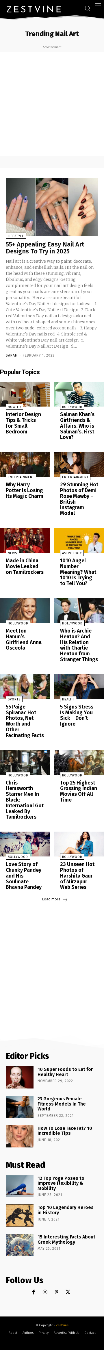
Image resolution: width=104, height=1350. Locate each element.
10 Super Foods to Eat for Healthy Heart (65, 1072)
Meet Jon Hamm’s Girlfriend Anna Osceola (24, 639)
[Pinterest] (56, 1292)
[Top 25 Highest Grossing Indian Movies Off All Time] (79, 762)
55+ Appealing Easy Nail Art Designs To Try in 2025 (45, 247)
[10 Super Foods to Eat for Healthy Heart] (20, 1077)
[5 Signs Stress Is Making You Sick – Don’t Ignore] (79, 686)
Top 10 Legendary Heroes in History (66, 1210)
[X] (68, 1292)
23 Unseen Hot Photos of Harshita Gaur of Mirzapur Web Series (77, 875)
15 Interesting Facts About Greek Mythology (66, 1239)
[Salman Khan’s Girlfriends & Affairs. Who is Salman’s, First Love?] (79, 394)
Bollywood (72, 407)
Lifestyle (16, 236)
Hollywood (18, 623)
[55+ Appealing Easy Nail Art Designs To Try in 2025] (52, 206)
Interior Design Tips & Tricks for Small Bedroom (23, 423)
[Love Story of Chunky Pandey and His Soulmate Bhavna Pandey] (25, 844)
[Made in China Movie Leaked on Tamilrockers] (25, 540)
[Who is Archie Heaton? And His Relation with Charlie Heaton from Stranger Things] (79, 610)
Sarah (12, 355)
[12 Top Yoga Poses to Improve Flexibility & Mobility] (20, 1186)
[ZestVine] (34, 9)
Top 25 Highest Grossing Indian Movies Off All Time (78, 791)
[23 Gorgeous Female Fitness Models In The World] (20, 1107)
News (12, 553)
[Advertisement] (52, 104)
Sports (14, 699)
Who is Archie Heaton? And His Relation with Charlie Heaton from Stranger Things (79, 645)
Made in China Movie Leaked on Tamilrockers (25, 566)
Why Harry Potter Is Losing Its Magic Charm (24, 490)
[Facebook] (33, 1292)
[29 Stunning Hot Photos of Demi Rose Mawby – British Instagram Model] (79, 464)
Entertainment (21, 477)
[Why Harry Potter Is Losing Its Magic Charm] (25, 464)
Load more (51, 899)
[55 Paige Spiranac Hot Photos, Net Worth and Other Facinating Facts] (25, 686)
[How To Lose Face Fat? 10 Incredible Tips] (20, 1136)
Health (68, 699)
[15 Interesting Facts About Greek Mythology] (20, 1245)
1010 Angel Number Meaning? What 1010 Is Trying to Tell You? (78, 572)
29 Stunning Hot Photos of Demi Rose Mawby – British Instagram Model (79, 498)
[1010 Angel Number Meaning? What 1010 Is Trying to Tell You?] (79, 540)
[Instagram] (44, 1292)
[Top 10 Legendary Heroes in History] (20, 1215)
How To (14, 407)
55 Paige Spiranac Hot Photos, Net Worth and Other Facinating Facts (25, 721)
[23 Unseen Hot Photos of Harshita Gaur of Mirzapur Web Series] (79, 844)
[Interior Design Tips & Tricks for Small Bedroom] (25, 394)
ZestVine (62, 1325)
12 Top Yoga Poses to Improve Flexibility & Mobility (61, 1183)
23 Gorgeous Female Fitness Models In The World (62, 1104)
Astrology (72, 553)
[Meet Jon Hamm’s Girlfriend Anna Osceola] (25, 610)
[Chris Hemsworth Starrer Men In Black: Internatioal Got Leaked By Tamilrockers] (25, 762)
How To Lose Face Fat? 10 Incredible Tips (65, 1130)
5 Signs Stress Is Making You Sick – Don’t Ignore (76, 715)
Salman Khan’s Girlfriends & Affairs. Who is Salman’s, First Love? (77, 425)
